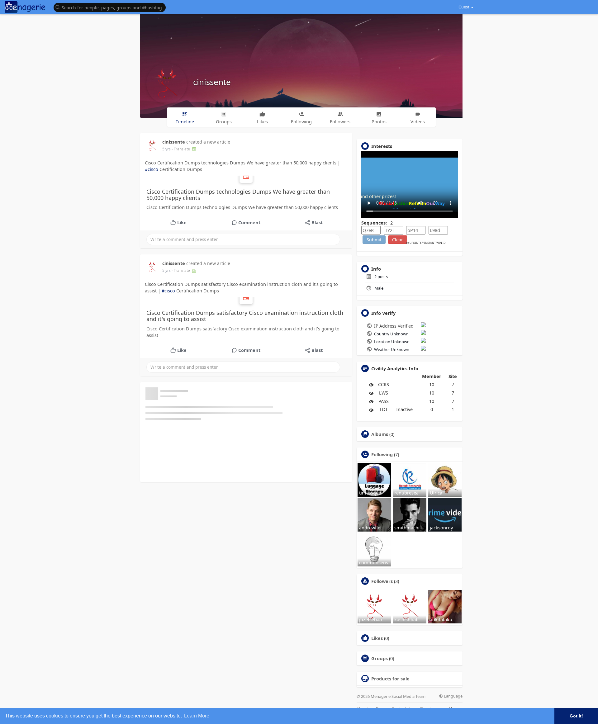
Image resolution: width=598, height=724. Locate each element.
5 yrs (166, 149)
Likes (377, 638)
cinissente (212, 82)
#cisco (151, 169)
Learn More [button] (196, 715)
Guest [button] (464, 7)
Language (453, 696)
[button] (111, 7)
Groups (379, 658)
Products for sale (390, 678)
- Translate (181, 149)
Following (382, 454)
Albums (379, 434)
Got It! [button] (576, 715)
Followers (382, 581)
